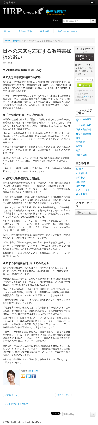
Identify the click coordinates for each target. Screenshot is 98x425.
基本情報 (44, 31)
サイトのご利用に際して (16, 403)
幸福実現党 (9, 2)
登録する (86, 85)
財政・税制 (81, 154)
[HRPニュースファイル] (23, 10)
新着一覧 (17, 40)
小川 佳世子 (82, 173)
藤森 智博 (80, 181)
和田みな (33, 370)
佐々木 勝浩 (82, 194)
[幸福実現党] (56, 11)
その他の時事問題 (83, 120)
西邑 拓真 (80, 177)
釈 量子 (79, 169)
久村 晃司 (80, 185)
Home (7, 31)
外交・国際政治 (83, 133)
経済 (78, 150)
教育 (78, 137)
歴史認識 (80, 141)
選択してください (85, 212)
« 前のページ (11, 394)
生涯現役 (80, 146)
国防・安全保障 (83, 129)
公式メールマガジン (67, 31)
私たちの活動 (25, 31)
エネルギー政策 (83, 125)
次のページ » (63, 394)
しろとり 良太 (83, 190)
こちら (86, 96)
